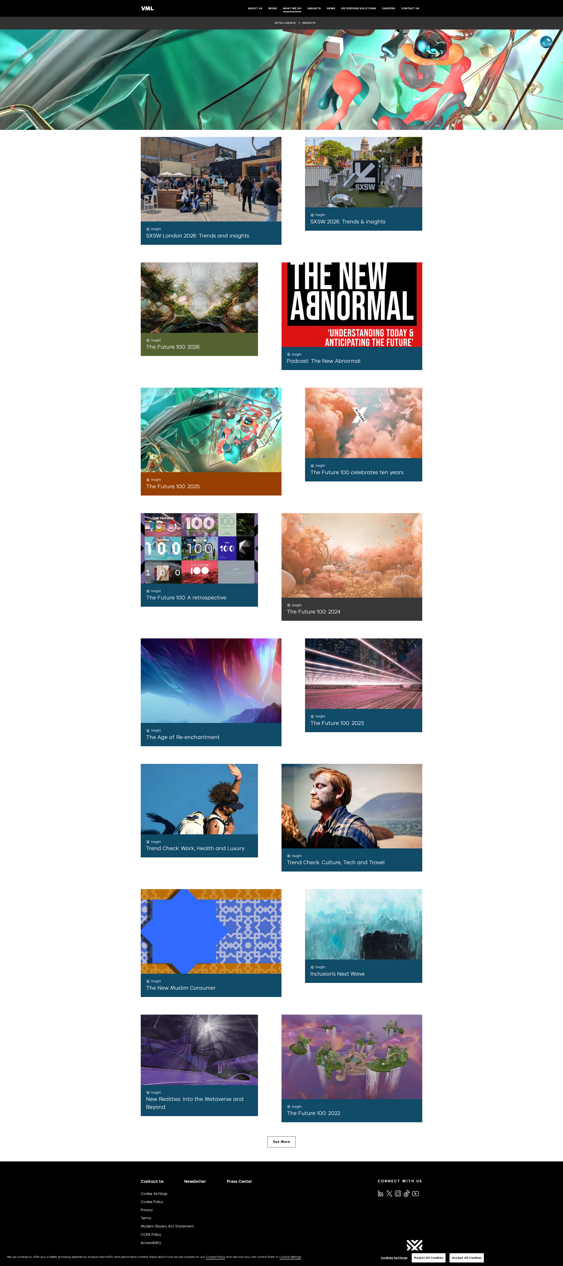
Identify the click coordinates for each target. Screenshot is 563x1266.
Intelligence (285, 22)
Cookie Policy (152, 1202)
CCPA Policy (151, 1235)
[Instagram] (397, 1193)
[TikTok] (406, 1193)
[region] (281, 1258)
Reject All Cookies (428, 1257)
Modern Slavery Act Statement (167, 1226)
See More (281, 1142)
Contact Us (152, 1181)
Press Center (239, 1181)
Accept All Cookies (466, 1257)
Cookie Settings (154, 1193)
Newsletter (195, 1181)
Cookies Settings (394, 1257)
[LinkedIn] (380, 1193)
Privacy (147, 1210)
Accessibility (151, 1243)
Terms (146, 1218)
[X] (389, 1193)
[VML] (147, 8)
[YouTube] (415, 1193)
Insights (308, 22)
